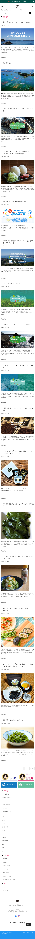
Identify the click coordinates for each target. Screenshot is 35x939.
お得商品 (4, 837)
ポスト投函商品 (5, 794)
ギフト (3, 801)
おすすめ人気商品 (6, 797)
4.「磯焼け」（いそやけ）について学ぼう (16, 324)
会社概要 (5, 858)
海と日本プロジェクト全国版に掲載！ (15, 201)
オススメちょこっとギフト (8, 811)
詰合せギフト (6, 808)
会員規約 (5, 933)
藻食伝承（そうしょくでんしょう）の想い (17, 22)
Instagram (5, 890)
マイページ (5, 869)
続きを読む (3, 57)
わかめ (3, 820)
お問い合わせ (6, 872)
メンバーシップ (6, 865)
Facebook (5, 887)
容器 (3, 844)
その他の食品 (5, 840)
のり (3, 816)
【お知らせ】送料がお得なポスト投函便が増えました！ (14, 10)
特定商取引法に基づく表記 (9, 879)
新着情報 (5, 862)
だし (3, 833)
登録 (28, 924)
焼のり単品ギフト (7, 804)
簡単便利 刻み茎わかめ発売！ (13, 720)
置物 (3, 847)
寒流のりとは (7, 63)
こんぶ (3, 823)
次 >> (32, 768)
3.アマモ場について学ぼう (11, 284)
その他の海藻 (5, 827)
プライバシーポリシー (8, 876)
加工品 (3, 830)
